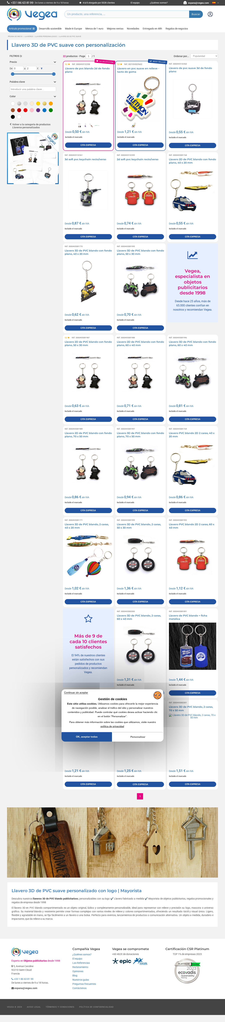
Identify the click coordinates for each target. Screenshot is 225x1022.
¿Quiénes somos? (159, 2)
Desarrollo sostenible (50, 28)
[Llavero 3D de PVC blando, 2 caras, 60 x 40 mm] (140, 646)
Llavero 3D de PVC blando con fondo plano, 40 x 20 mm (88, 252)
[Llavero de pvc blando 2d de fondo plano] (88, 98)
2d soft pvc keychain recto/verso (137, 159)
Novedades (133, 28)
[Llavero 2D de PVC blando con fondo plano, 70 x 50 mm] (88, 463)
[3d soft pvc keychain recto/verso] (88, 190)
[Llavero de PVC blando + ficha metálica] (192, 646)
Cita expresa (88, 145)
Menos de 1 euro (94, 28)
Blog (74, 975)
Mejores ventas (115, 28)
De (11, 68)
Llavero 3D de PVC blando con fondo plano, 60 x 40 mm (192, 343)
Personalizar (137, 736)
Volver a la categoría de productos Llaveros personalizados (31, 126)
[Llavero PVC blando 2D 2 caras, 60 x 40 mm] (192, 555)
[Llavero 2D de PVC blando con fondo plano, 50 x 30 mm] (88, 372)
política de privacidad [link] (112, 726)
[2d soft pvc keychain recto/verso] (140, 190)
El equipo (135, 2)
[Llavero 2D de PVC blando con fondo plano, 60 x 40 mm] (140, 372)
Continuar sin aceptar (76, 692)
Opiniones (77, 971)
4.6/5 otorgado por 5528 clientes (98, 2)
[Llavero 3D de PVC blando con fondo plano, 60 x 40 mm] (192, 372)
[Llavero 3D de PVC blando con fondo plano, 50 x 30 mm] (140, 281)
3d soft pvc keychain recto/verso (85, 159)
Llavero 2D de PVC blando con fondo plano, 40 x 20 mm (192, 161)
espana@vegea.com (198, 3)
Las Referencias (81, 962)
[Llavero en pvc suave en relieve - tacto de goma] (140, 98)
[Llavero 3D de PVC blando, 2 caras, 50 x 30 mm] (140, 555)
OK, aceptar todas (87, 736)
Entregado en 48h (152, 28)
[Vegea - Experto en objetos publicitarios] (32, 20)
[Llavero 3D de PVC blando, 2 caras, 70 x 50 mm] (192, 737)
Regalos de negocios (177, 28)
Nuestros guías (80, 979)
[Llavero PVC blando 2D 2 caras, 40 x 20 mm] (192, 463)
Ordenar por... (181, 56)
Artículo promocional (20, 28)
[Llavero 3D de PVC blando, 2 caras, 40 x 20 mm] (88, 555)
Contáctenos (79, 988)
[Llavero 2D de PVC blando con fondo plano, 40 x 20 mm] (192, 190)
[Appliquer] (41, 69)
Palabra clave (17, 82)
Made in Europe (73, 28)
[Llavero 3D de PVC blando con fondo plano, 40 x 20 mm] (88, 281)
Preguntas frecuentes (84, 984)
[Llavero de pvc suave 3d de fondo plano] (192, 98)
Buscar (196, 14)
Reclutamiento (80, 967)
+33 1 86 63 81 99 (23, 979)
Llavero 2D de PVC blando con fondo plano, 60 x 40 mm (140, 343)
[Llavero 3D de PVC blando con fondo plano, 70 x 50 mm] (140, 463)
